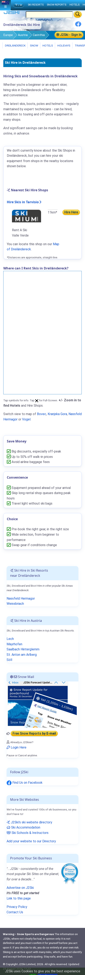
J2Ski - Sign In (70, 35)
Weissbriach (15, 604)
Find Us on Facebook (27, 783)
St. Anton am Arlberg (22, 655)
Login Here (18, 747)
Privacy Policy (17, 907)
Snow (33, 45)
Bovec (41, 414)
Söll (9, 660)
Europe (8, 35)
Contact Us (15, 912)
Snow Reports (56, 4)
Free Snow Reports (34, 734)
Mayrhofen (14, 644)
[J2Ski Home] (11, 13)
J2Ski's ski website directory (31, 822)
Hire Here (71, 212)
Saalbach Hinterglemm (23, 649)
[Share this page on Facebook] (78, 25)
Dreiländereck (15, 45)
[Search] (78, 14)
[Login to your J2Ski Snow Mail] (42, 704)
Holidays (63, 45)
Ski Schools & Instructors (29, 833)
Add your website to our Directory (31, 841)
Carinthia (39, 35)
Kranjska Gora (57, 414)
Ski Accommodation (25, 827)
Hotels (47, 45)
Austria (23, 35)
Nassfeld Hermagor (21, 598)
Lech (10, 639)
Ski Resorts (36, 4)
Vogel (26, 419)
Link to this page (19, 898)
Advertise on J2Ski (20, 888)
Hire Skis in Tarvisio (23, 202)
